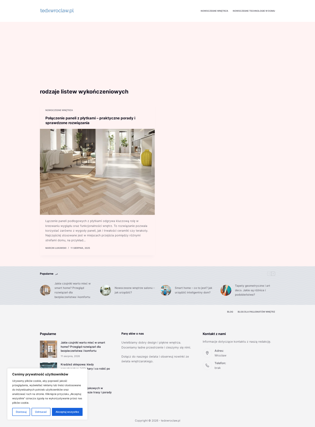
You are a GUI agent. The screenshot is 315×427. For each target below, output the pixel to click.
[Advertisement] (157, 49)
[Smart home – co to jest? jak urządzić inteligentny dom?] (165, 290)
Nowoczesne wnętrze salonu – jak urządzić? (135, 290)
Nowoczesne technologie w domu (254, 10)
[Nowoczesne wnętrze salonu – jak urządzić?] (105, 290)
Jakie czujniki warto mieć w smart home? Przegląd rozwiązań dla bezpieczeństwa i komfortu (73, 290)
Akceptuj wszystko (67, 411)
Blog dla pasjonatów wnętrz (256, 311)
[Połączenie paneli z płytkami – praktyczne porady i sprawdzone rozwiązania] (97, 172)
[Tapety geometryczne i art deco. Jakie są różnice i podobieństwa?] (225, 290)
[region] (47, 394)
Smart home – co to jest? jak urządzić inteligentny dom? (193, 290)
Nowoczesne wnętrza (214, 10)
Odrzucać (41, 411)
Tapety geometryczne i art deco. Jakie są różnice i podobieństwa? (252, 290)
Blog (230, 311)
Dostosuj (21, 411)
